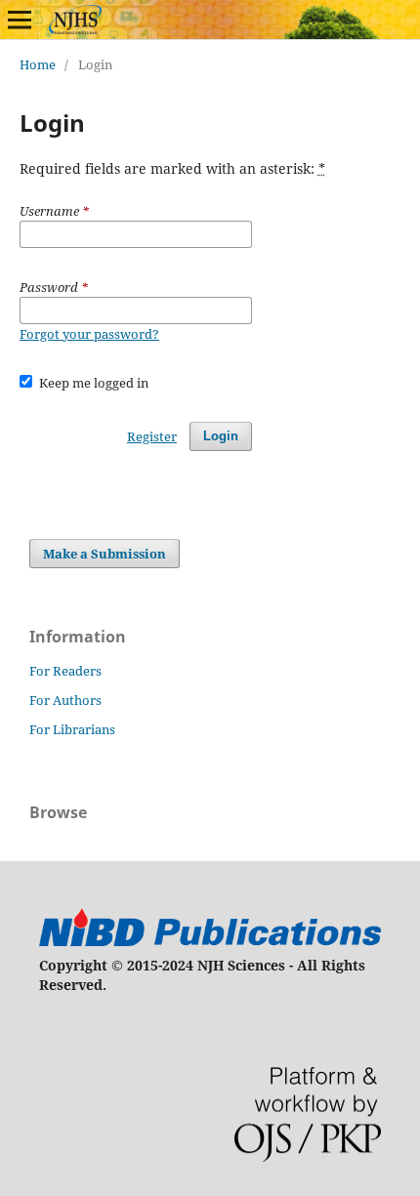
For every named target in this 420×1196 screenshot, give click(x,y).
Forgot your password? (89, 334)
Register (152, 436)
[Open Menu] (19, 19)
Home (38, 64)
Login (220, 436)
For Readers (65, 671)
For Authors (65, 700)
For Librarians (72, 729)
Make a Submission (104, 553)
